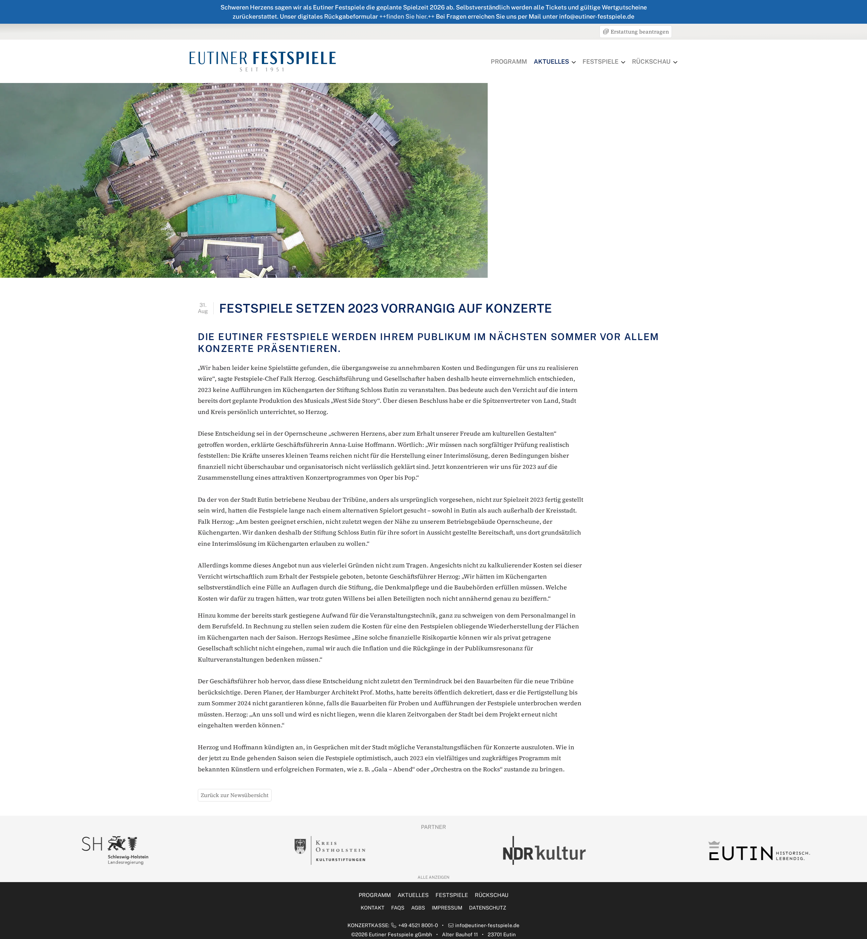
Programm (509, 61)
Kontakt (372, 908)
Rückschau (651, 61)
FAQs (397, 908)
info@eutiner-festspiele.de (487, 925)
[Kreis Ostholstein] (326, 850)
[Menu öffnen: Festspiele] (623, 62)
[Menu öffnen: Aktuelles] (574, 62)
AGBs (418, 908)
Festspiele (600, 61)
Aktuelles (551, 61)
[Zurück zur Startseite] (263, 61)
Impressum (447, 908)
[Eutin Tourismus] (756, 850)
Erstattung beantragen (639, 31)
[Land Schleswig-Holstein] (111, 850)
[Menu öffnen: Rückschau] (675, 62)
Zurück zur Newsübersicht (235, 795)
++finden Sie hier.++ (407, 16)
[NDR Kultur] (541, 850)
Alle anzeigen (433, 877)
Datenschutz (487, 908)
